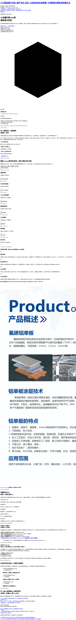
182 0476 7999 (15, 7)
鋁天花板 (16, 166)
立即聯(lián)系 (3, 599)
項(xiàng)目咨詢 (8, 612)
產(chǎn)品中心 (12, 10)
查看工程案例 (11, 25)
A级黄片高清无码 (21, 618)
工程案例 (17, 10)
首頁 (1, 10)
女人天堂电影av (38, 618)
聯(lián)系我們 (28, 10)
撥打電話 (2, 612)
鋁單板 (8, 166)
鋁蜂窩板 (12, 166)
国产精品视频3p (14, 618)
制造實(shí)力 (22, 10)
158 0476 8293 (8, 7)
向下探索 (2, 116)
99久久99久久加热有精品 (5, 618)
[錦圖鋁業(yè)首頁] (10, 8)
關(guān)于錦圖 (6, 10)
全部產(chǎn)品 (3, 166)
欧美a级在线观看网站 (30, 618)
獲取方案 (2, 11)
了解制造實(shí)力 (4, 156)
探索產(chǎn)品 (4, 25)
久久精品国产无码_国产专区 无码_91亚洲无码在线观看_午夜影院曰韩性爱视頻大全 (35, 3)
